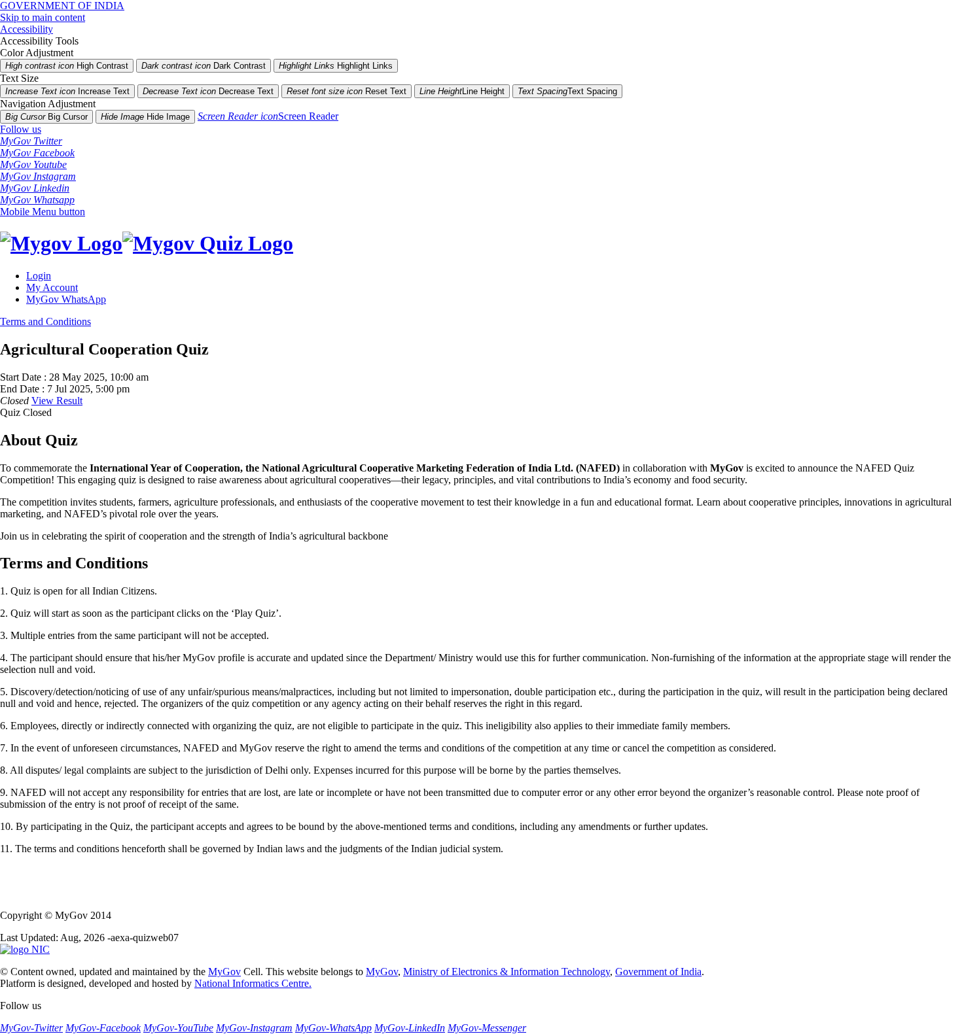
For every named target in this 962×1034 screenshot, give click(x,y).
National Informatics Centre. (253, 983)
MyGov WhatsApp (66, 299)
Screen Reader (268, 116)
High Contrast (66, 66)
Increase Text (67, 91)
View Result (56, 400)
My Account (52, 287)
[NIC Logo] (25, 949)
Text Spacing (567, 91)
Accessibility (26, 29)
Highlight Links (336, 66)
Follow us (20, 129)
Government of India (658, 971)
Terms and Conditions (45, 321)
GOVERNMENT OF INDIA (62, 5)
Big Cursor (46, 117)
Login (38, 275)
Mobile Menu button (42, 211)
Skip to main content (42, 17)
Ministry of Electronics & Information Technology (506, 971)
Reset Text (346, 91)
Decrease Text (208, 91)
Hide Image (145, 117)
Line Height (462, 91)
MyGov (224, 971)
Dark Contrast (203, 66)
